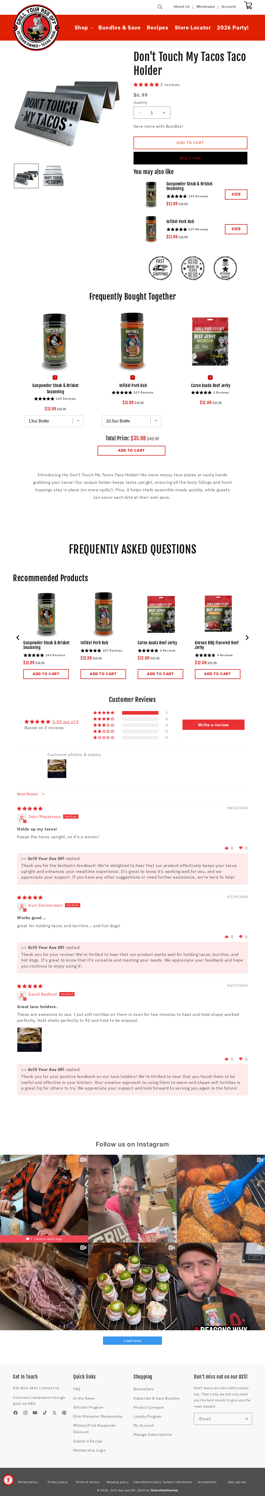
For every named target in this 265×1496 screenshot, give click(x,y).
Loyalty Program (148, 1416)
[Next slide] (247, 637)
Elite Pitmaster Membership (98, 1416)
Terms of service (88, 1482)
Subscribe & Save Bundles (157, 1398)
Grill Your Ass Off (123, 1490)
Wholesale (205, 6)
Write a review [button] (213, 724)
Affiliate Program (88, 1407)
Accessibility (207, 1482)
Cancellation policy (147, 1482)
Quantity (140, 102)
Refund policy (28, 1482)
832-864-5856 (25, 1388)
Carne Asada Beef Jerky (210, 385)
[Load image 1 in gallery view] (26, 176)
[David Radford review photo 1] (29, 1039)
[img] (30, 808)
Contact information (177, 1482)
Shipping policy (118, 1482)
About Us (182, 6)
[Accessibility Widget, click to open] (8, 1480)
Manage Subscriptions (153, 1434)
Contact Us (50, 1388)
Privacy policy (58, 1482)
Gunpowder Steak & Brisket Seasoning (189, 186)
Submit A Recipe (87, 1441)
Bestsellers (144, 1389)
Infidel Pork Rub (180, 221)
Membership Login (89, 1450)
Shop (81, 27)
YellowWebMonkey (165, 1490)
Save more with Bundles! (158, 126)
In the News (84, 1398)
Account (229, 6)
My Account (144, 1425)
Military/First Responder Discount (94, 1428)
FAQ (76, 1389)
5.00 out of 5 (66, 721)
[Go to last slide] (18, 637)
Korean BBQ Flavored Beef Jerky (217, 645)
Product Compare (149, 1407)
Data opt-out (237, 1482)
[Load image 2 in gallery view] (53, 176)
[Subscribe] (246, 1419)
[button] (160, 7)
